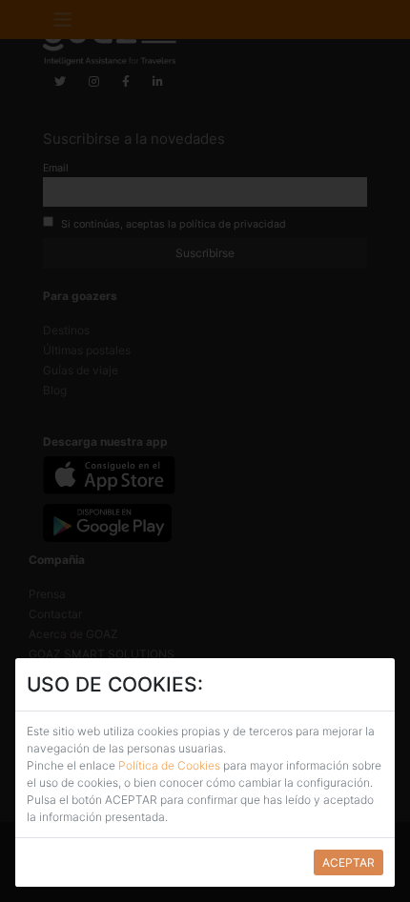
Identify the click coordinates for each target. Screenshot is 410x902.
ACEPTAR (348, 862)
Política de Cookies (169, 765)
